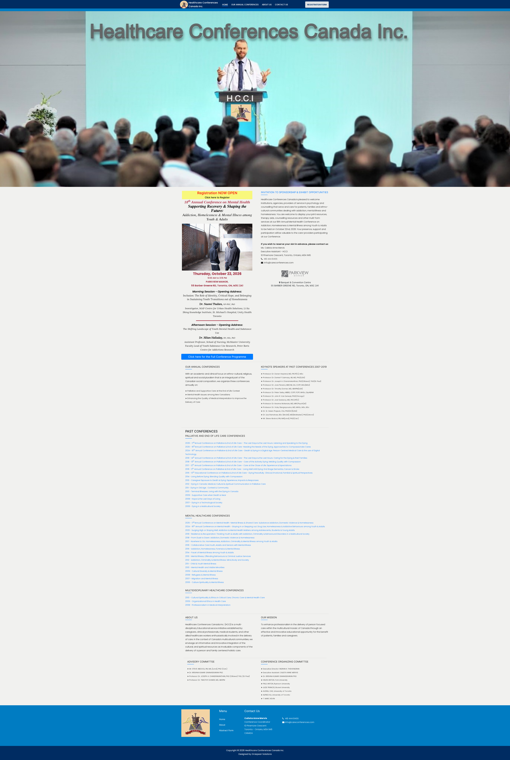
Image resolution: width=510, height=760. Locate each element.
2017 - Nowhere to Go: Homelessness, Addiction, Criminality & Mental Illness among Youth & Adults (231, 541)
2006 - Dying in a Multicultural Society (202, 506)
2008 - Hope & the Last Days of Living (202, 499)
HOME (225, 4)
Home (222, 719)
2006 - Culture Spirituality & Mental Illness (204, 582)
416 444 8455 (270, 258)
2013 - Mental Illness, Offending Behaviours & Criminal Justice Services (218, 556)
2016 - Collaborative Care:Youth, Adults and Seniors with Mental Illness (218, 545)
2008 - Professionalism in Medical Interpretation (207, 605)
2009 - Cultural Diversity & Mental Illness (204, 571)
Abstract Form (226, 730)
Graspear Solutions (262, 754)
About (222, 724)
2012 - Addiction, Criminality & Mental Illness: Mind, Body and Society (217, 560)
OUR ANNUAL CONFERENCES (245, 4)
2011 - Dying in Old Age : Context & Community (207, 487)
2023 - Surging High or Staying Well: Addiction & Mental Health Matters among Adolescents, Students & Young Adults (240, 530)
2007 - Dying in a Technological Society (203, 502)
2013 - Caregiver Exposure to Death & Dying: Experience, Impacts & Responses (222, 480)
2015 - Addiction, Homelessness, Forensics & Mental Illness (212, 548)
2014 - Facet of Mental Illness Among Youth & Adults (209, 552)
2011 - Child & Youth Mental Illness (200, 563)
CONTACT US (281, 4)
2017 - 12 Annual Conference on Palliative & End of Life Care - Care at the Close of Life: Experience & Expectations (238, 465)
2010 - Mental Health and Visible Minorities (204, 567)
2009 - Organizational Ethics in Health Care (205, 601)
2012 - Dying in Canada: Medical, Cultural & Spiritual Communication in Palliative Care (225, 484)
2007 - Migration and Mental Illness (201, 578)
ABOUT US (267, 4)
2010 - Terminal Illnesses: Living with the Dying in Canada (211, 491)
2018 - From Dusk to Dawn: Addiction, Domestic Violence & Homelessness (219, 537)
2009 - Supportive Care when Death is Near (205, 495)
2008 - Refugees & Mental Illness (200, 575)
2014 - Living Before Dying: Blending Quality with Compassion (214, 476)
